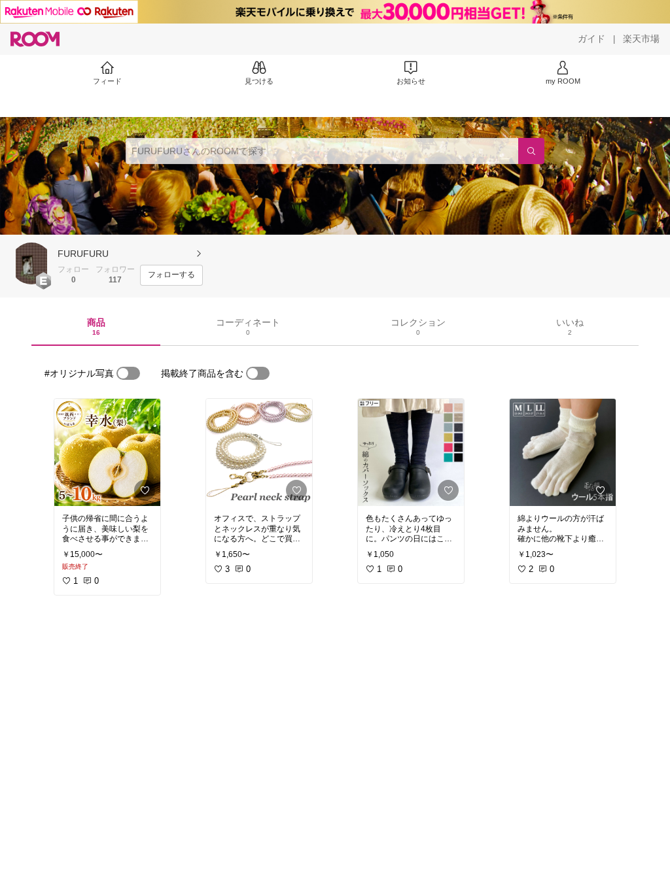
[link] (107, 452)
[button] (31, 263)
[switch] (128, 373)
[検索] (531, 151)
